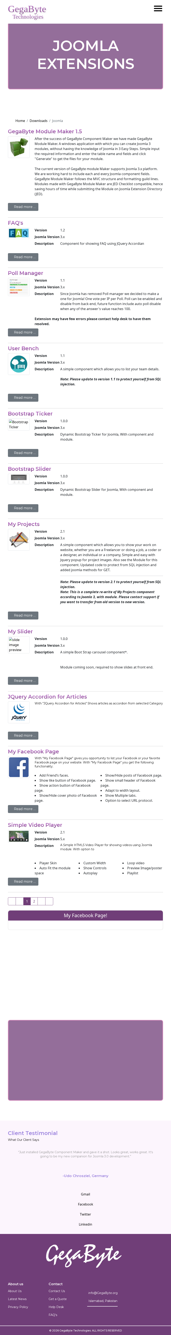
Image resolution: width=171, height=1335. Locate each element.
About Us (14, 1291)
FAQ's (15, 223)
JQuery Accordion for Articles (47, 697)
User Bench (23, 348)
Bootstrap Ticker (30, 413)
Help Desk (56, 1307)
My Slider (20, 631)
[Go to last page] (49, 901)
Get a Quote (58, 1299)
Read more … (24, 207)
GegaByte (27, 10)
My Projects (24, 524)
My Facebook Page (33, 751)
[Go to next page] (41, 901)
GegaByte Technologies (75, 1330)
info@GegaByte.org (103, 1293)
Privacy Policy (18, 1307)
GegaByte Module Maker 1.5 (45, 131)
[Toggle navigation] (156, 5)
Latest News (17, 1299)
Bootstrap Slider (29, 469)
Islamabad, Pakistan (102, 1301)
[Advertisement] (85, 963)
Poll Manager (25, 273)
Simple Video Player (35, 825)
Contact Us (57, 1291)
